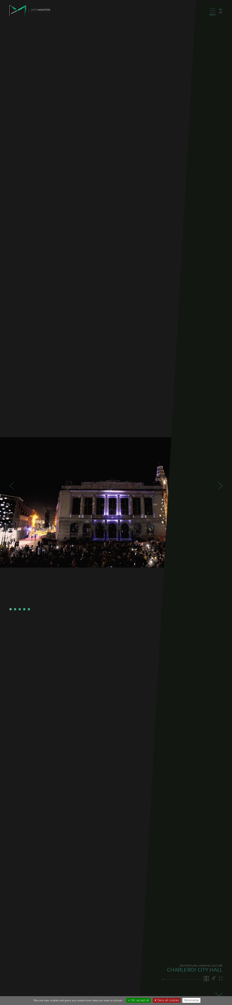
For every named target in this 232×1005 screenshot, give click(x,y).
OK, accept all (139, 1000)
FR (220, 12)
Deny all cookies (168, 1000)
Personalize (191, 1000)
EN (220, 9)
